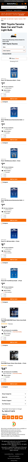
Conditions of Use (19, 454)
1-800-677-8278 (9, 411)
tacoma (20, 19)
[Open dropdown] (8, 41)
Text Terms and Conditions (14, 458)
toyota (16, 19)
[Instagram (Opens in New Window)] (8, 417)
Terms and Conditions (14, 456)
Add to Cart (13, 99)
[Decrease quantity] (5, 95)
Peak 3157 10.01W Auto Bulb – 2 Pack (11, 280)
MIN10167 (3, 198)
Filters (13, 58)
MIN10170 (3, 118)
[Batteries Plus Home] (12, 4)
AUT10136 (3, 318)
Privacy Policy (14, 460)
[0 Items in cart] (25, 4)
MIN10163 (3, 78)
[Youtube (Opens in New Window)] (21, 417)
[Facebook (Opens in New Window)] (4, 417)
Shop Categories (6, 394)
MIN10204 (3, 239)
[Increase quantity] (5, 94)
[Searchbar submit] (25, 7)
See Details (21, 14)
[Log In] (22, 4)
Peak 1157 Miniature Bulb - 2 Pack (10, 80)
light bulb (3, 19)
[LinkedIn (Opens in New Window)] (12, 417)
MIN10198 (3, 279)
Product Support (6, 400)
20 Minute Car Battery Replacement (14, 1)
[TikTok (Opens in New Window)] (16, 417)
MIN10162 (3, 159)
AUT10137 (3, 361)
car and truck (10, 19)
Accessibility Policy (9, 454)
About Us (4, 397)
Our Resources (6, 404)
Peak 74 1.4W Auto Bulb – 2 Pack (10, 241)
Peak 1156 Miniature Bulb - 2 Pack (10, 161)
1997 (24, 19)
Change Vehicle (7, 53)
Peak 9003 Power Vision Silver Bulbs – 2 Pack (13, 363)
